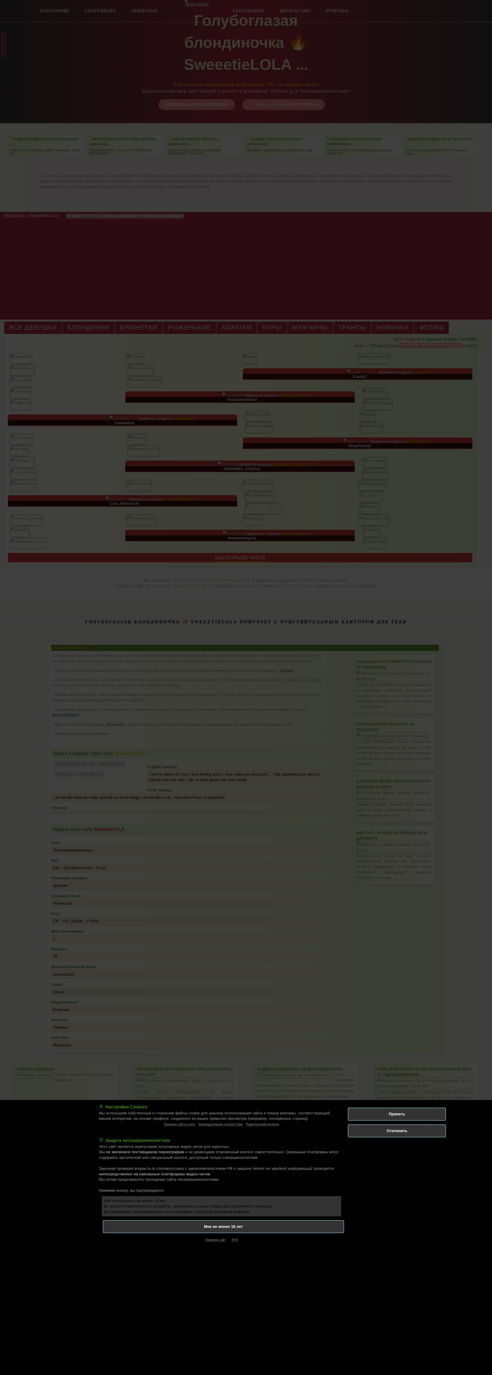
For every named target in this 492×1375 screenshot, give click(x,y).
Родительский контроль (262, 1124)
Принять (397, 1114)
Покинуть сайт (215, 1240)
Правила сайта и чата (179, 1124)
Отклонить (397, 1131)
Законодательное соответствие (220, 1124)
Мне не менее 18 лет (223, 1226)
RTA (235, 1240)
